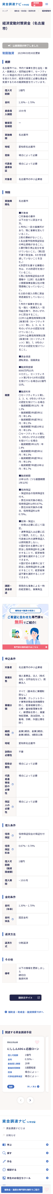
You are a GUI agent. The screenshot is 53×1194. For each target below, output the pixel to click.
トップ (5, 10)
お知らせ (11, 1135)
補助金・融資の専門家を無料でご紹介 (21, 1189)
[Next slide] (30, 1100)
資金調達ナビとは (15, 1128)
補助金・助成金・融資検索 (24, 10)
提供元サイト (25, 997)
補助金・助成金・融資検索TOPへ (26, 1012)
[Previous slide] (20, 1100)
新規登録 (36, 4)
